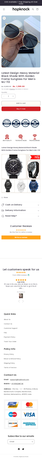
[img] (21, 272)
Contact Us (8, 324)
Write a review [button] (21, 237)
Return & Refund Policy (12, 359)
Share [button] (6, 197)
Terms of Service (10, 368)
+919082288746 (17, 384)
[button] (4, 9)
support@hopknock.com (19, 379)
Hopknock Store (23, 456)
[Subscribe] (32, 441)
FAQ (5, 333)
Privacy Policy (9, 354)
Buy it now (21, 109)
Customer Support (11, 328)
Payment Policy (9, 337)
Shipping (12, 89)
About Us (7, 319)
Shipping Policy (9, 363)
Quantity (4, 92)
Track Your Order (10, 342)
